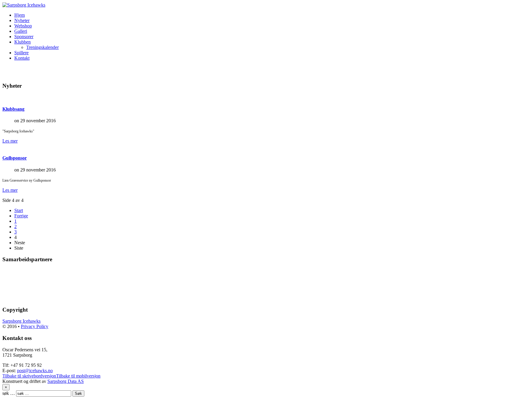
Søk (78, 393)
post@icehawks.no (35, 370)
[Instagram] (18, 70)
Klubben (22, 41)
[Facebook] (7, 70)
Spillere (21, 52)
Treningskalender (42, 47)
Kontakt (22, 58)
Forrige (21, 215)
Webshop (23, 25)
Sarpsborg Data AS (65, 381)
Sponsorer (23, 36)
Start (18, 210)
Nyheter (22, 20)
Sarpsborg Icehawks (21, 321)
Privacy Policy (34, 326)
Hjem (19, 15)
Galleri (20, 31)
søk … (8, 393)
